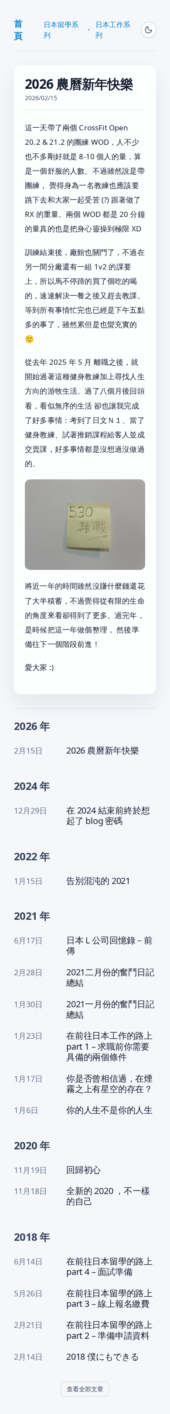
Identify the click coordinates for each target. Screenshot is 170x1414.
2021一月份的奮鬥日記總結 (110, 1009)
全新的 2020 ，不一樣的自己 (108, 1196)
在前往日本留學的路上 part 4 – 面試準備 (109, 1267)
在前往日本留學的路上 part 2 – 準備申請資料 (109, 1330)
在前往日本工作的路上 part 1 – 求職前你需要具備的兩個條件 (109, 1046)
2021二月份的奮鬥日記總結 (110, 977)
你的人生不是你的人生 (109, 1110)
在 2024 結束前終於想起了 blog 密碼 (108, 816)
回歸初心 (83, 1170)
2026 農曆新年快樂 (102, 750)
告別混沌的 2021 (98, 881)
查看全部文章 (85, 1389)
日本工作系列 (112, 30)
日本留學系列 (61, 30)
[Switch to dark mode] (148, 30)
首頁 (18, 29)
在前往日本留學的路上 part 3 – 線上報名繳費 (109, 1298)
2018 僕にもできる (102, 1356)
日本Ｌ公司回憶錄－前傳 (109, 946)
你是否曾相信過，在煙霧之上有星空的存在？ (109, 1084)
